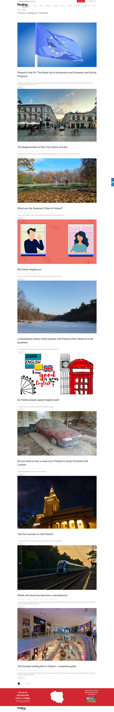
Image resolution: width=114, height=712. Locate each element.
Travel (55, 599)
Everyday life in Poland (43, 599)
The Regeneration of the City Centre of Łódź (42, 147)
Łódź (42, 151)
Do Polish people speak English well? (38, 399)
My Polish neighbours (29, 269)
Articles (32, 80)
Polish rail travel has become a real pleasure (42, 595)
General (37, 80)
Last (28, 683)
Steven (27, 80)
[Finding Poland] (30, 709)
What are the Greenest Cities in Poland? (40, 208)
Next (24, 683)
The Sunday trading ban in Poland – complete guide (46, 666)
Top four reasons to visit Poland (35, 534)
